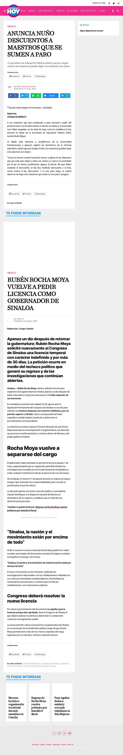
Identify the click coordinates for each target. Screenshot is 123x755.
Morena (18, 666)
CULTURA (57, 21)
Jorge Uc (20, 319)
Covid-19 (70, 744)
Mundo (49, 744)
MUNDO (31, 10)
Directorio (35, 744)
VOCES (67, 21)
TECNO (101, 10)
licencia (10, 666)
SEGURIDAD (72, 10)
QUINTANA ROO (45, 10)
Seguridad (56, 744)
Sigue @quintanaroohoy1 (91, 30)
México (42, 744)
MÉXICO (22, 10)
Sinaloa (52, 666)
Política (26, 666)
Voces (63, 744)
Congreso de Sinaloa (50, 663)
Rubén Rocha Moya (39, 666)
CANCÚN (60, 10)
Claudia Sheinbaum (31, 663)
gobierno (65, 663)
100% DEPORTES (88, 10)
